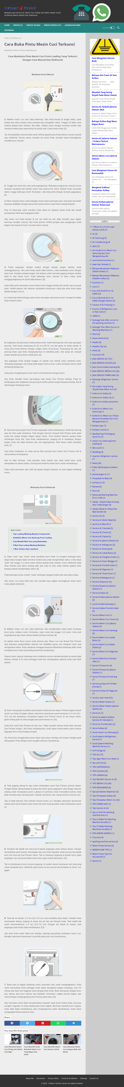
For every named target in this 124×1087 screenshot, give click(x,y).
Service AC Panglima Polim (105, 557)
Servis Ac (97, 713)
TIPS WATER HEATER (103, 833)
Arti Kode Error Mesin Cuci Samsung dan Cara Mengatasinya (104, 253)
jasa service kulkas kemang (106, 367)
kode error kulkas (101, 393)
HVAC (96, 350)
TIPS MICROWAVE (101, 787)
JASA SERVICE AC (102, 358)
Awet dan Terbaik (101, 264)
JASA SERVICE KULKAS (104, 363)
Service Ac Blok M (101, 524)
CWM (96, 316)
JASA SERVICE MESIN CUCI (105, 371)
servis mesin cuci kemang (105, 732)
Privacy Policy (53, 1078)
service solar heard (102, 697)
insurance (98, 354)
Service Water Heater (103, 701)
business (97, 282)
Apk (96, 246)
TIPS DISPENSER (101, 767)
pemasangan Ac (101, 474)
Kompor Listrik (100, 429)
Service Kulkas (33, 25)
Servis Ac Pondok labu (103, 724)
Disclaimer (40, 1078)
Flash (96, 334)
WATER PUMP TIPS (102, 849)
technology (98, 750)
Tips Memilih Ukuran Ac (104, 779)
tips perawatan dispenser (105, 791)
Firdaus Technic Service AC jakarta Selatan (66, 1083)
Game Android (100, 338)
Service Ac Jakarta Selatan (105, 540)
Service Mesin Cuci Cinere (105, 619)
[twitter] (27, 1023)
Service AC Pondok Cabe (104, 565)
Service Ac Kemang (102, 548)
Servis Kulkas (99, 728)
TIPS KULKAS (100, 771)
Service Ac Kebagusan (103, 544)
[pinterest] (42, 1023)
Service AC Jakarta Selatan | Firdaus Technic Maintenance (104, 141)
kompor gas (99, 425)
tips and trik (99, 763)
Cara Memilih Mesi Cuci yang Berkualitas (30, 541)
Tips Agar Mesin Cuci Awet (105, 758)
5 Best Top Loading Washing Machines (29, 545)
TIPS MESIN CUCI (101, 783)
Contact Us (94, 1078)
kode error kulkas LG (103, 397)
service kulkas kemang (104, 604)
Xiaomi (96, 861)
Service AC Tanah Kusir (104, 573)
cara (95, 286)
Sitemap (83, 1078)
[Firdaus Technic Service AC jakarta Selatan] (21, 8)
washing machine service (105, 841)
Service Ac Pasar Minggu (104, 561)
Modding (97, 452)
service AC (98, 516)
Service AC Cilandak (102, 528)
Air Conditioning (101, 242)
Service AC (18, 25)
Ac (94, 234)
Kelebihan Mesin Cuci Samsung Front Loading (32, 538)
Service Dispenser (102, 581)
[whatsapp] (58, 1023)
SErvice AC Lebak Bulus (104, 553)
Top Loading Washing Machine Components (31, 534)
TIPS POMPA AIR (101, 804)
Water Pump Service (103, 845)
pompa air (98, 482)
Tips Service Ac (100, 808)
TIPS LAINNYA (99, 775)
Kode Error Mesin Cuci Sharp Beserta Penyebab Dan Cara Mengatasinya (105, 418)
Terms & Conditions (69, 1078)
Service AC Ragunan (102, 569)
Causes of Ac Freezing (103, 304)
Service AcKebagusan (103, 577)
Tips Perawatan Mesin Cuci (106, 800)
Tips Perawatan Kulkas (104, 795)
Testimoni (9, 30)
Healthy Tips (99, 346)
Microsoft (98, 448)
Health (96, 342)
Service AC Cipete (101, 536)
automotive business (103, 260)
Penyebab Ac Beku (102, 478)
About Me (30, 1078)
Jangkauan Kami (72, 25)
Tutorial (97, 837)
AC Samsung (99, 238)
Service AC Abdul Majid (104, 520)
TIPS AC (97, 754)
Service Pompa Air (102, 665)
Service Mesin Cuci (52, 25)
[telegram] (73, 1023)
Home (7, 25)
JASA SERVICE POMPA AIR (105, 375)
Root (96, 490)
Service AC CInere (101, 532)
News (96, 463)
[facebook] (12, 1023)
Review (96, 486)
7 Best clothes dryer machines (25, 549)
